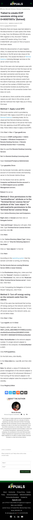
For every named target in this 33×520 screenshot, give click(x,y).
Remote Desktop (6, 117)
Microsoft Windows (11, 9)
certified (7, 25)
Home (3, 9)
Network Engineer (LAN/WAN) (11, 414)
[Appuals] (16, 3)
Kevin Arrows (4, 23)
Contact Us (24, 497)
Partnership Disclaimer (12, 497)
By (1, 23)
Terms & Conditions (12, 494)
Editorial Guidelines (25, 494)
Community (12, 492)
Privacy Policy (21, 492)
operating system (18, 258)
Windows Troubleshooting (23, 9)
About (5, 492)
